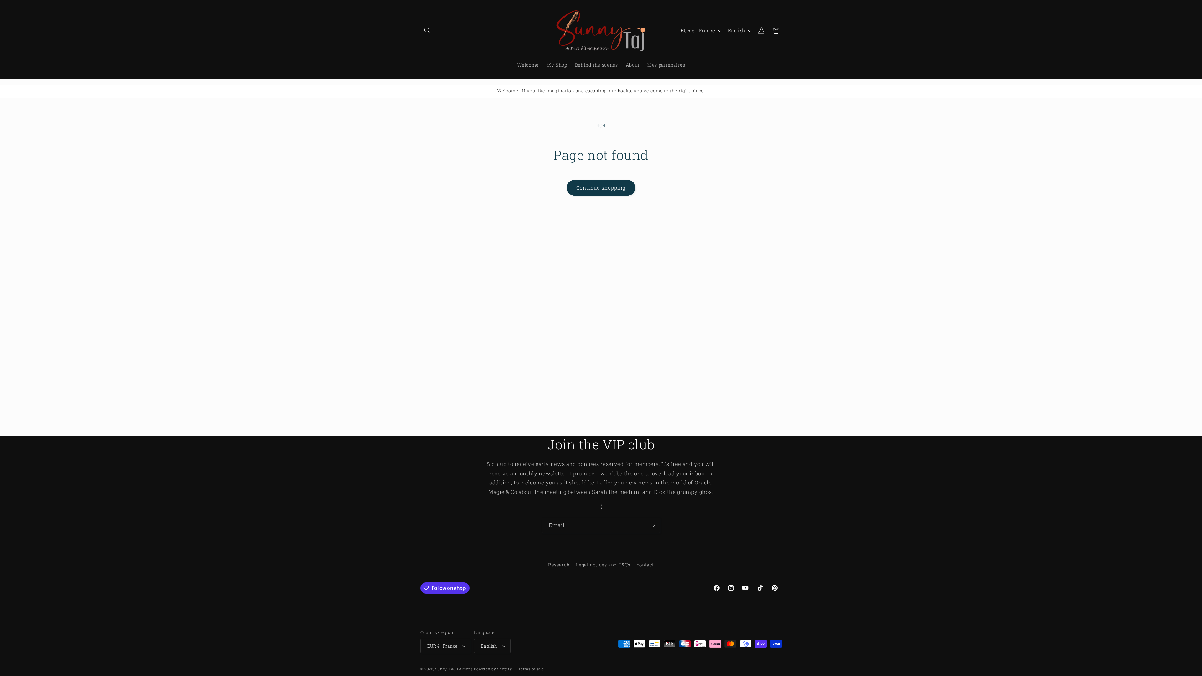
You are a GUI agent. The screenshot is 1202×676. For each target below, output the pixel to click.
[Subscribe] (652, 525)
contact (645, 565)
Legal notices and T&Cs (603, 565)
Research (559, 565)
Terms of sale (531, 669)
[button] (427, 30)
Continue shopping (601, 187)
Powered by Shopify (493, 669)
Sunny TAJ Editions (454, 669)
